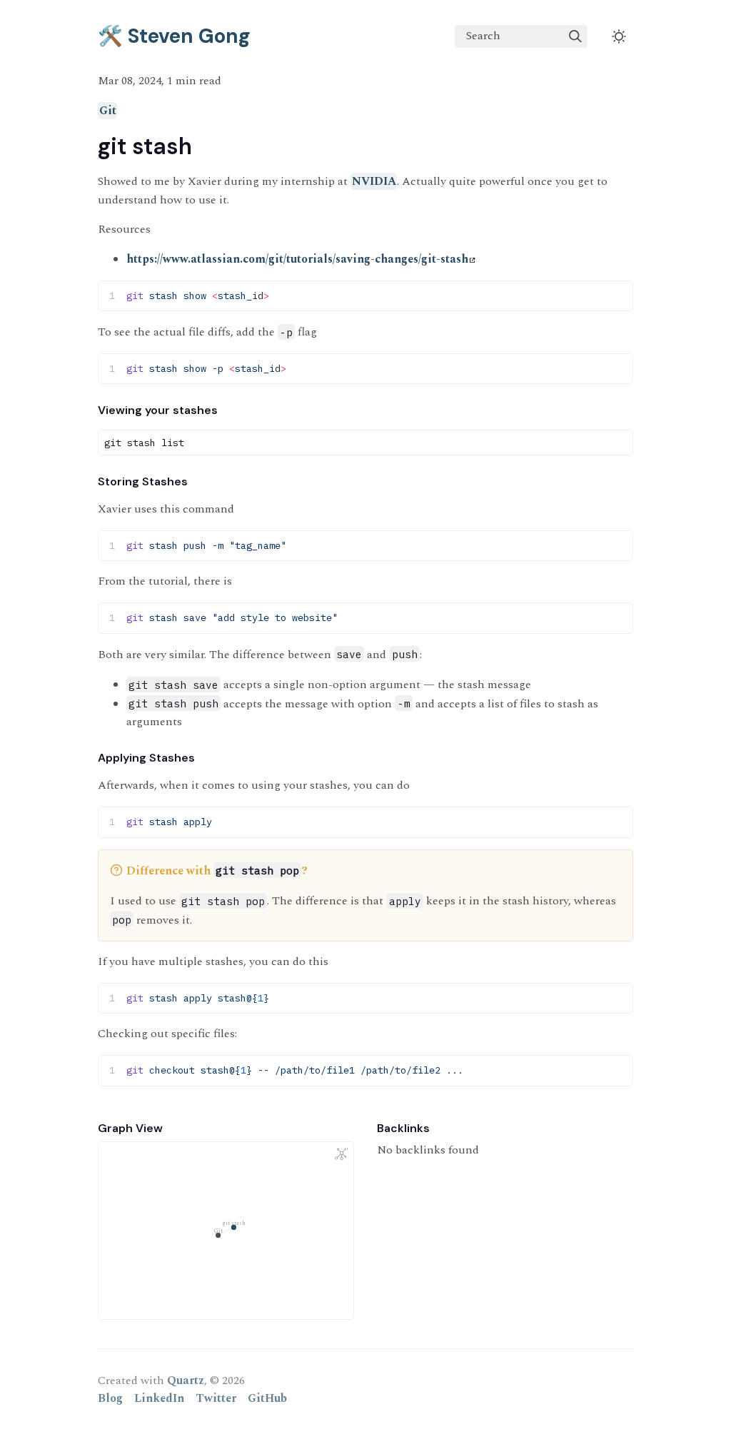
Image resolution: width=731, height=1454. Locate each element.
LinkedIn (159, 1398)
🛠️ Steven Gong (174, 36)
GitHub (267, 1398)
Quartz (185, 1380)
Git (107, 110)
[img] (575, 36)
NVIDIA (374, 181)
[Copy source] (618, 295)
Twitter (216, 1398)
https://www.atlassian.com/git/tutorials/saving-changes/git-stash (297, 259)
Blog (110, 1398)
